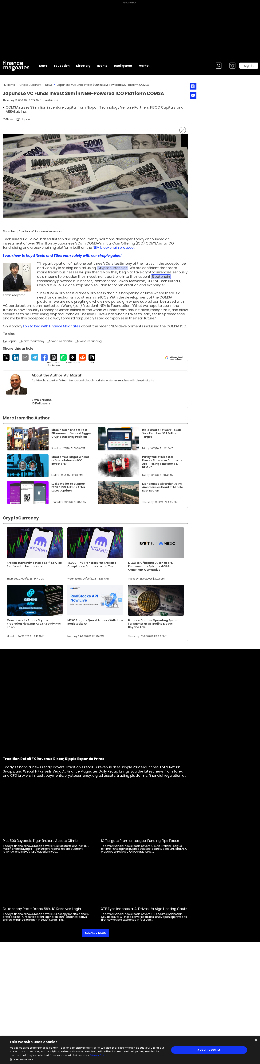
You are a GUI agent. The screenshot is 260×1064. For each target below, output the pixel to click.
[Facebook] (44, 357)
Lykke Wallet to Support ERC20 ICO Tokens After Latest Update (68, 487)
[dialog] (130, 1050)
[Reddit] (82, 357)
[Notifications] (232, 66)
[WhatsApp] (63, 357)
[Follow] (72, 359)
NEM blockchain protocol (113, 247)
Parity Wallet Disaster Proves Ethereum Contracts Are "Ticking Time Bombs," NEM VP (162, 462)
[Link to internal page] (16, 384)
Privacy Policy (98, 1055)
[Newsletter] (193, 86)
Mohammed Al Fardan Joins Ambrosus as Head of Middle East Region (162, 487)
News (49, 85)
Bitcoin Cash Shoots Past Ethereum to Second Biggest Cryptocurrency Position (72, 433)
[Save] (92, 359)
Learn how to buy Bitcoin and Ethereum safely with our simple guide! (62, 255)
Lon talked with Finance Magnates (51, 326)
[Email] (25, 357)
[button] (87, 1059)
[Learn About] (53, 360)
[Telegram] (34, 357)
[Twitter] (6, 357)
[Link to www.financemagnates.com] (28, 438)
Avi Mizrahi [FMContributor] (51, 100)
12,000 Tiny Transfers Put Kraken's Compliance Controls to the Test (91, 564)
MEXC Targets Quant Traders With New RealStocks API (95, 622)
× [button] (255, 1040)
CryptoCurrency (30, 85)
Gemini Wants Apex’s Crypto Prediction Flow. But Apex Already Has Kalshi (34, 623)
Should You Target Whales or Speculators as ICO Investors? (70, 460)
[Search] (219, 66)
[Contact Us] (193, 95)
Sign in (249, 66)
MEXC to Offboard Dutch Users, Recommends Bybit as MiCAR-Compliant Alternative (150, 566)
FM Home (9, 85)
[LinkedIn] (15, 357)
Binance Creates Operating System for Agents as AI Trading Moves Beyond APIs (153, 623)
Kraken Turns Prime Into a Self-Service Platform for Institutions (34, 564)
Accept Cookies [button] (209, 1049)
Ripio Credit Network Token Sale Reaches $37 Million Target (161, 433)
